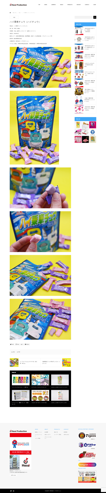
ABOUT (61, 4)
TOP (39, 4)
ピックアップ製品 (57, 434)
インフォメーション (38, 435)
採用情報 (65, 432)
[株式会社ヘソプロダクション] (18, 5)
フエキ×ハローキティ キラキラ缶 (39, 402)
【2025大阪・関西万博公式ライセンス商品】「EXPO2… (89, 82)
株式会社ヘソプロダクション (55, 490)
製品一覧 (14, 12)
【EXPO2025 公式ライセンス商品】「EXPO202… (89, 30)
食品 (19, 12)
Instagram (13, 491)
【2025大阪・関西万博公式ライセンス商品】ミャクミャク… (89, 56)
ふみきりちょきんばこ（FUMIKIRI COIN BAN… (89, 65)
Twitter (11, 491)
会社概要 (46, 432)
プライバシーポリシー (48, 438)
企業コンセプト (48, 434)
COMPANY (53, 4)
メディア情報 (37, 438)
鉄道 (19, 351)
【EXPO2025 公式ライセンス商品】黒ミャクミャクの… (89, 47)
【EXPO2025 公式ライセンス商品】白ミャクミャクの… (89, 39)
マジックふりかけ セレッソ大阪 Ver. (20, 387)
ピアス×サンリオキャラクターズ (39, 387)
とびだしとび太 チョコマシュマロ (59, 402)
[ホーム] (10, 11)
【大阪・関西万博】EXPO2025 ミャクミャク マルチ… (89, 100)
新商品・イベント (38, 432)
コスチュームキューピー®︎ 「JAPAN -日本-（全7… (89, 73)
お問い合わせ (66, 434)
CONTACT (87, 4)
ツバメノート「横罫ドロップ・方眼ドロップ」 (20, 403)
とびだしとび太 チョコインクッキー (59, 387)
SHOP (94, 4)
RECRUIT (79, 4)
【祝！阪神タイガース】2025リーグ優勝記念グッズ (89, 91)
